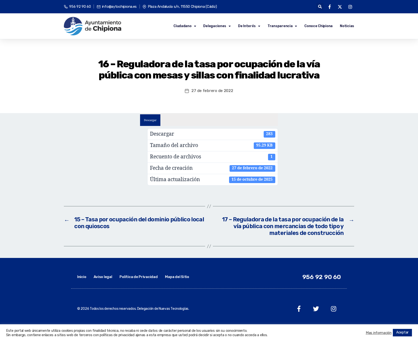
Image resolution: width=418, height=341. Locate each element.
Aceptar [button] (402, 332)
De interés (247, 26)
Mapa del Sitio (177, 277)
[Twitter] (316, 308)
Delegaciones (214, 26)
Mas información (379, 333)
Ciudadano (182, 26)
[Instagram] (333, 308)
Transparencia (280, 26)
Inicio (81, 277)
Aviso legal (103, 277)
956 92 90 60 (321, 276)
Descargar (150, 120)
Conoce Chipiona (318, 26)
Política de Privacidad (138, 277)
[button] (320, 6)
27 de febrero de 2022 (212, 90)
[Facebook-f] (299, 308)
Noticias (347, 26)
